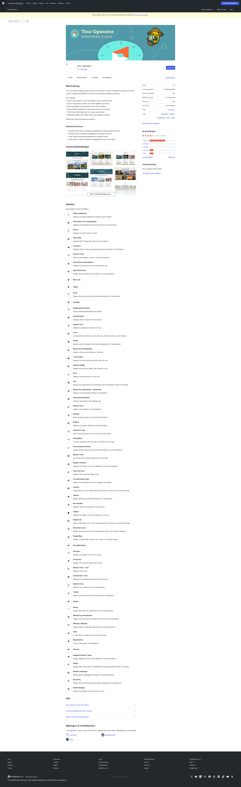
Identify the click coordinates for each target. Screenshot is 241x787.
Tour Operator (161, 118)
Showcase (56, 759)
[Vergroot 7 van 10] (134, 153)
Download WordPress (230, 3)
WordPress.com (195, 759)
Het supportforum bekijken (151, 173)
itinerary (172, 114)
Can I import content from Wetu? (77, 705)
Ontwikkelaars (103, 765)
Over (9, 759)
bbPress (193, 765)
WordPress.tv (104, 768)
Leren (100, 759)
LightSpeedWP (110, 735)
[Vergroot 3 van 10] (86, 196)
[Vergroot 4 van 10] (110, 153)
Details (70, 77)
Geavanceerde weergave (151, 123)
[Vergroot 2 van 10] (86, 173)
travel (172, 118)
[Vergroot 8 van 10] (134, 170)
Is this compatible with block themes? (79, 711)
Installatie (94, 77)
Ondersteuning (170, 77)
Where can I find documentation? (77, 717)
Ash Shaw (84, 69)
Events (146, 762)
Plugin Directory (13, 9)
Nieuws (10, 762)
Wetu (71, 739)
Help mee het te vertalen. (140, 15)
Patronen (56, 768)
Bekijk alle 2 (171, 109)
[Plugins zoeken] (27, 21)
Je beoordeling (147, 157)
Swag (146, 768)
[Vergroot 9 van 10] (134, 185)
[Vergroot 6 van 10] (110, 191)
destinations (164, 114)
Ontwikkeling (106, 77)
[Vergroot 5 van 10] (110, 170)
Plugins (55, 765)
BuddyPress (194, 768)
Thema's (55, 762)
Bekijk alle (171, 157)
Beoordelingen (82, 77)
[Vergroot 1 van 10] (86, 153)
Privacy (10, 768)
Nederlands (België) (31, 777)
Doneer (147, 765)
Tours (168, 118)
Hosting (10, 765)
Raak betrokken (149, 759)
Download (170, 67)
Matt (192, 762)
